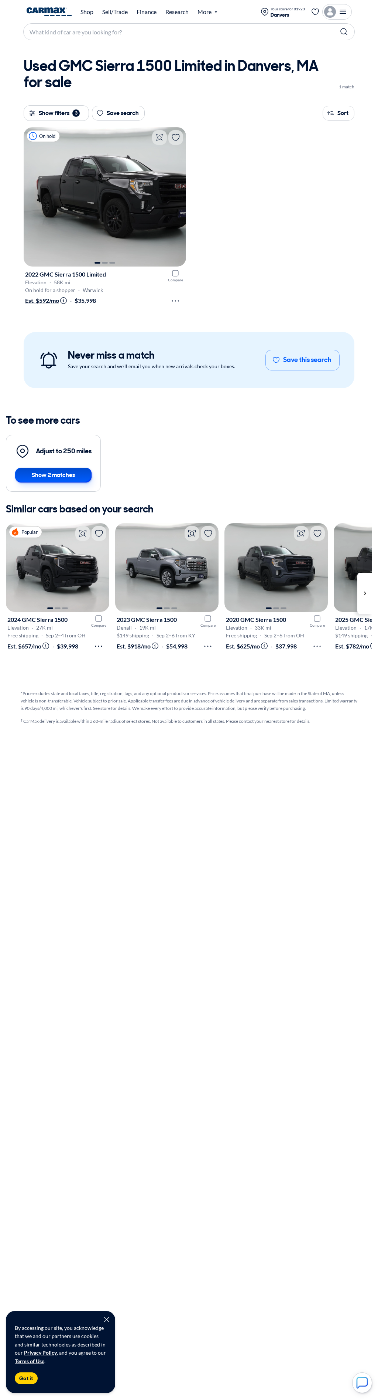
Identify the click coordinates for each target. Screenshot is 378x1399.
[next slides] (364, 593)
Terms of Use (29, 1361)
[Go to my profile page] (337, 11)
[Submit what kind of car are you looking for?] (344, 32)
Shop (86, 12)
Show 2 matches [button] (53, 475)
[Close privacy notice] (106, 1319)
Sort (342, 113)
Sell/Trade (115, 12)
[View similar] (159, 137)
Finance (147, 12)
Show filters (58, 113)
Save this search (307, 359)
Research (177, 12)
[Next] (177, 197)
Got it (26, 1378)
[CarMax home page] (49, 11)
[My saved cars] (315, 11)
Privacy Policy (40, 1352)
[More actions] (175, 301)
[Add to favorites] (175, 137)
